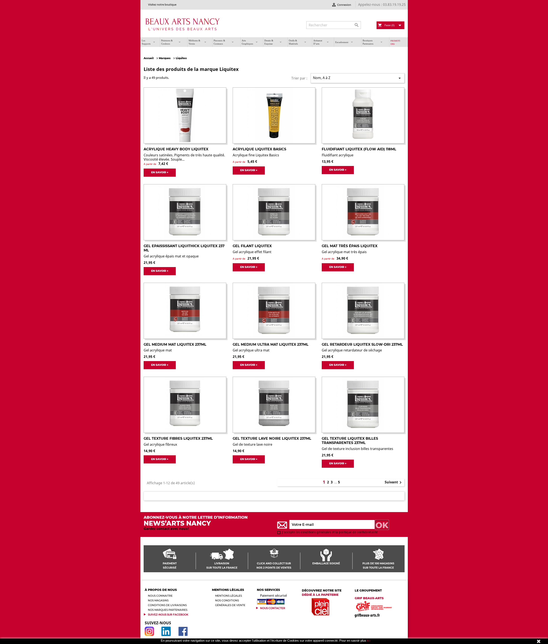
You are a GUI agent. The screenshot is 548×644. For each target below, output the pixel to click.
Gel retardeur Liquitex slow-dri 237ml (362, 344)
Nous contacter (272, 608)
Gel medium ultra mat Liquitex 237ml (270, 344)
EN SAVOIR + (159, 172)
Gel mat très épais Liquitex (349, 246)
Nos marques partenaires (167, 609)
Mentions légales (228, 595)
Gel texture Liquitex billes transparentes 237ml (350, 440)
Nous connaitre (160, 595)
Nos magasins (158, 600)
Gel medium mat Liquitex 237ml (175, 344)
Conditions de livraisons (167, 605)
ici (368, 640)
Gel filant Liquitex (252, 246)
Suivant (394, 482)
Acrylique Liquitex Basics (259, 149)
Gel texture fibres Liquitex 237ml (178, 438)
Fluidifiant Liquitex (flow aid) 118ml (359, 149)
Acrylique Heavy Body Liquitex (176, 149)
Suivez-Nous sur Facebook (168, 614)
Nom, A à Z (357, 78)
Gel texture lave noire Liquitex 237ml (272, 438)
